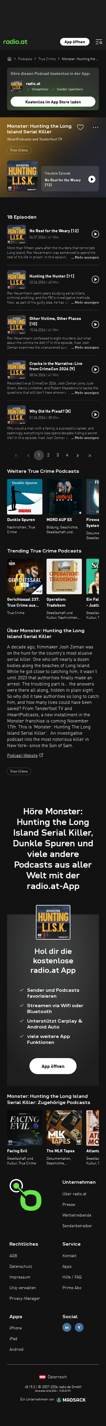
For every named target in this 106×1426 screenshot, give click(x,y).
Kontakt (69, 1256)
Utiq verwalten (22, 1288)
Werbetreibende (76, 1215)
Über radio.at (74, 1194)
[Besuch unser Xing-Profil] (79, 1327)
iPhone (15, 1328)
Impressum (19, 1277)
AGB (13, 1256)
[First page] (16, 455)
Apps (67, 1267)
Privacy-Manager (24, 1299)
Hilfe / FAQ (72, 1277)
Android (16, 1350)
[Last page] (89, 455)
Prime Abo (71, 1288)
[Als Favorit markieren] (80, 127)
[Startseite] (9, 58)
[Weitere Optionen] (95, 127)
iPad (13, 1339)
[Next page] (77, 455)
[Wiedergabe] (91, 179)
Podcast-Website (22, 756)
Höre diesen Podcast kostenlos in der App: (50, 74)
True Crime (19, 150)
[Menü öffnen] (98, 41)
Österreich (57, 1377)
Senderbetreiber (77, 1226)
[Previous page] (28, 455)
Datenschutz (20, 1267)
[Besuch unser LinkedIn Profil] (66, 1327)
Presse (68, 1205)
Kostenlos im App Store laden (53, 102)
